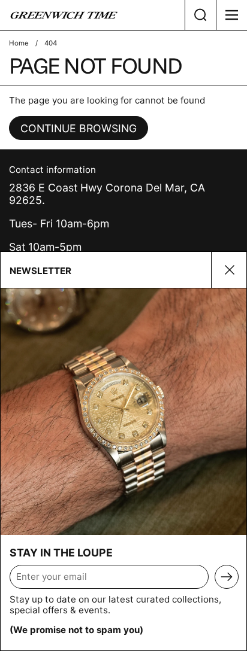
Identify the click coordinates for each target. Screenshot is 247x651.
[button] (200, 15)
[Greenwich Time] (92, 15)
